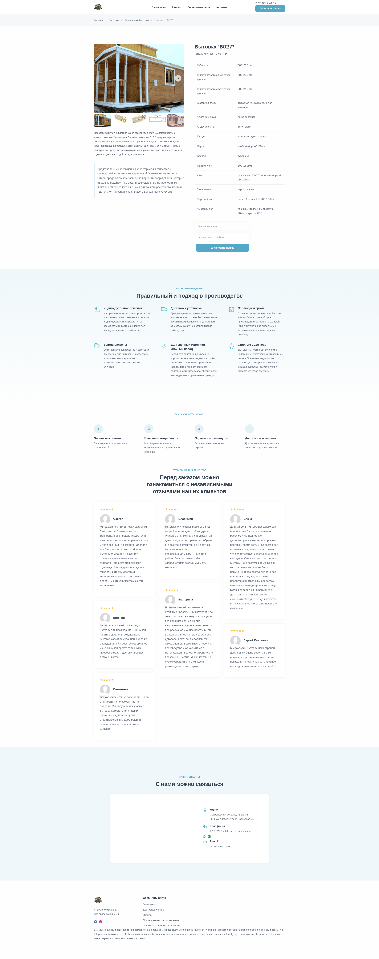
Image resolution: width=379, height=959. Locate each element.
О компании (149, 904)
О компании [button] (159, 7)
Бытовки (114, 20)
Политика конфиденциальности (161, 925)
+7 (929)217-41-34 (221, 831)
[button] (178, 78)
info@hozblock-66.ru (222, 846)
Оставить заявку (224, 247)
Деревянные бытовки (136, 20)
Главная (98, 20)
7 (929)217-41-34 (265, 3)
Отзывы (147, 914)
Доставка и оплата (198, 7)
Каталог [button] (177, 7)
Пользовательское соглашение (161, 920)
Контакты (221, 7)
